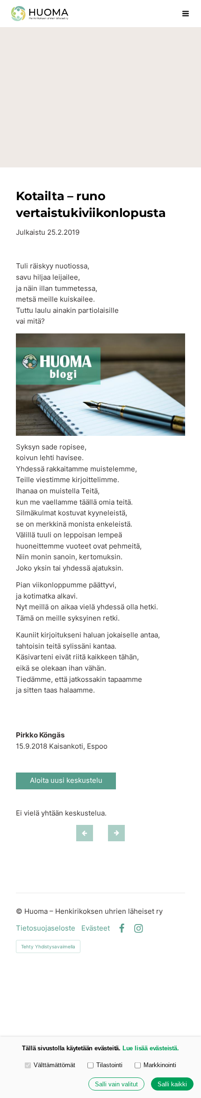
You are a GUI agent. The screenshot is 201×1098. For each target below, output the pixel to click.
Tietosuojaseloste (45, 928)
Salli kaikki (172, 1084)
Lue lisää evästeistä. (150, 1048)
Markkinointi (160, 1065)
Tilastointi (109, 1065)
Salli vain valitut (116, 1084)
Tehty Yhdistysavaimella (48, 946)
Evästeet (95, 928)
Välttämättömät (54, 1065)
